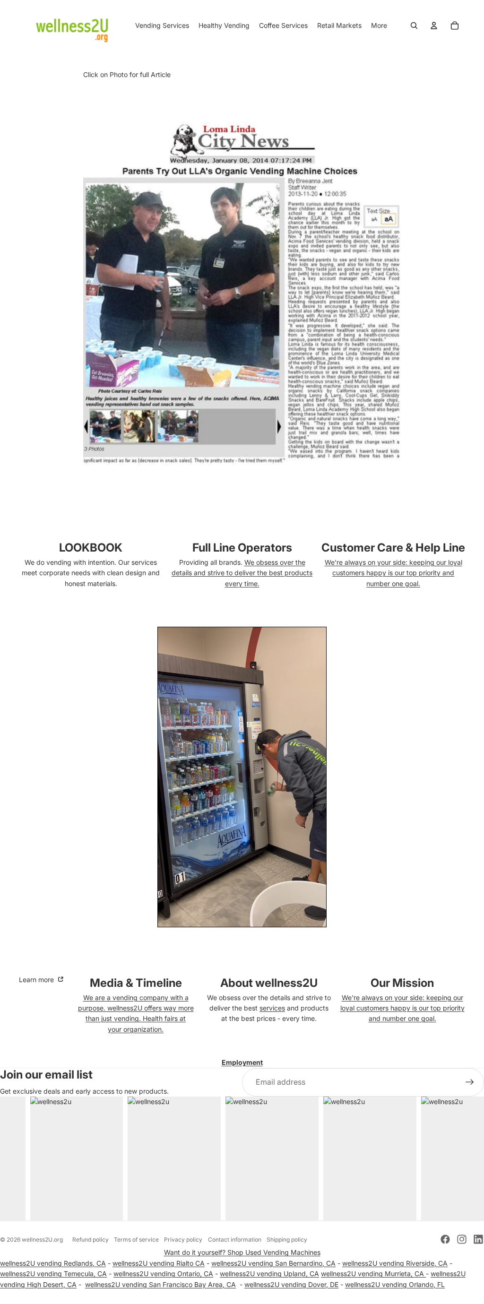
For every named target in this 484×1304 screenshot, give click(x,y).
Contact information (234, 1239)
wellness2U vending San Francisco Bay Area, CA (160, 1284)
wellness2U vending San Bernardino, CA (273, 1263)
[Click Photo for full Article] (242, 293)
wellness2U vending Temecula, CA (53, 1273)
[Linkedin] (478, 1239)
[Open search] (414, 25)
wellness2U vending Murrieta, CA (373, 1273)
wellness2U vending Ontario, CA (163, 1273)
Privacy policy (183, 1239)
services (272, 1008)
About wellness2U (269, 983)
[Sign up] (470, 1082)
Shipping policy (287, 1239)
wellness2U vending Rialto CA (158, 1263)
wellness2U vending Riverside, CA (395, 1263)
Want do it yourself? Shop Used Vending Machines (242, 1252)
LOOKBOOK (90, 547)
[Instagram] (461, 1239)
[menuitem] (379, 25)
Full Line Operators (242, 547)
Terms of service (136, 1239)
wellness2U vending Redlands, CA (53, 1263)
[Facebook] (445, 1239)
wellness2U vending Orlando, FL (395, 1284)
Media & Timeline (136, 983)
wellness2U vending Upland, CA (269, 1273)
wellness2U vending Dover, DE (291, 1284)
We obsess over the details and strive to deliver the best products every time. (242, 572)
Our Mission (402, 983)
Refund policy (90, 1239)
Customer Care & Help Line (393, 547)
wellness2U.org (42, 1239)
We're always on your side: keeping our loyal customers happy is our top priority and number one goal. (393, 572)
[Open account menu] (434, 25)
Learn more (37, 980)
